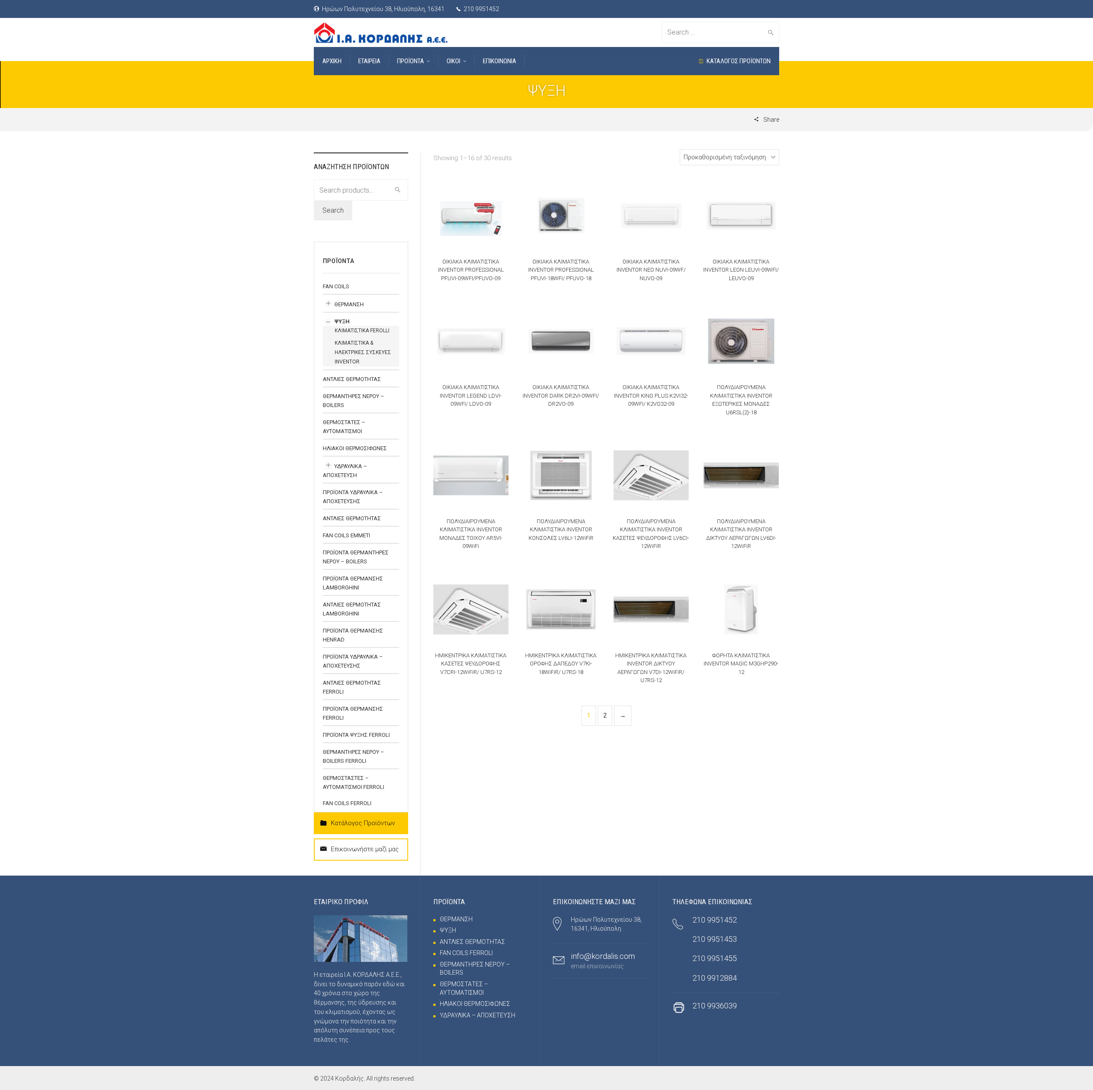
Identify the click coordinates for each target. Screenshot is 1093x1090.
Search (333, 210)
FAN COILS (336, 286)
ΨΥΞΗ (342, 321)
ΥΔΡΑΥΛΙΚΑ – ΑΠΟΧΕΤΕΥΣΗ (477, 1015)
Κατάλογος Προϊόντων (363, 823)
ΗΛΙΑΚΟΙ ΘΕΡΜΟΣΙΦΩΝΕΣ (355, 448)
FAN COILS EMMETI (346, 535)
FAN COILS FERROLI (347, 803)
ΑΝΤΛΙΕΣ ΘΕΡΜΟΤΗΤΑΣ (352, 379)
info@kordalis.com (603, 956)
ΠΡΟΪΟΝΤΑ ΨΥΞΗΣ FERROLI (356, 735)
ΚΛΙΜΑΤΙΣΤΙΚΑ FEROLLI (362, 331)
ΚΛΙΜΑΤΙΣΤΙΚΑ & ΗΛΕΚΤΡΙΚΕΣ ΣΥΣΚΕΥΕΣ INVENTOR (363, 352)
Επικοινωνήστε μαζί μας (365, 849)
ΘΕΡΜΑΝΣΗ (349, 304)
